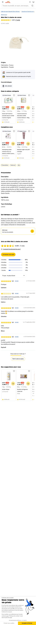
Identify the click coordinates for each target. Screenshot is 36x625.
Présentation (4, 165)
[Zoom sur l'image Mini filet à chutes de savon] (18, 43)
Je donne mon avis (8, 254)
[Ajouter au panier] (13, 108)
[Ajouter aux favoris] (14, 95)
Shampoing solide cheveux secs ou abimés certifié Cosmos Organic (8, 152)
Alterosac (4, 15)
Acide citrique (5, 389)
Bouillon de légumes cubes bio (22, 390)
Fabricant (13, 165)
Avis (19, 165)
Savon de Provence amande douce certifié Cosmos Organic (8, 115)
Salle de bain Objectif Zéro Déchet (10, 11)
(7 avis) (17, 20)
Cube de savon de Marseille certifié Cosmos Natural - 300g (23, 115)
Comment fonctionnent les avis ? (12, 249)
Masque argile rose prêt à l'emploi (23, 150)
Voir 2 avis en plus (18, 359)
